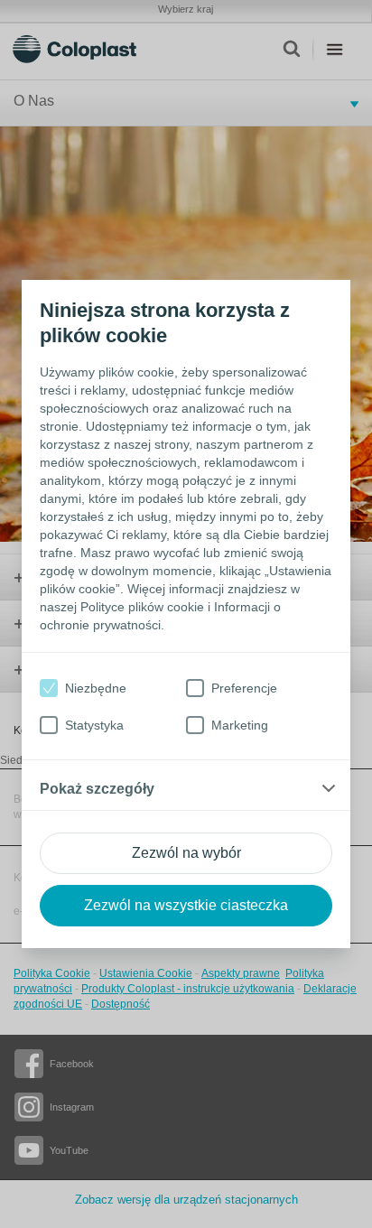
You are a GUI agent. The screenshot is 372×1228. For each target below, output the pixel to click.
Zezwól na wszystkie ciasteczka (186, 905)
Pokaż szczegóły (97, 788)
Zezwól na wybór (186, 853)
